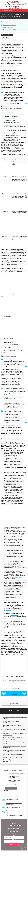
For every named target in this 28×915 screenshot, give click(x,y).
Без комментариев (13, 784)
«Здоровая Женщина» (14, 3)
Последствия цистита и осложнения (12, 757)
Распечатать (15, 703)
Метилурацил (18, 577)
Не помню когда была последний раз (14, 781)
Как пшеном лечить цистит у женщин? (13, 754)
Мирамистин (7, 610)
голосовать (11, 788)
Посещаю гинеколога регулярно (16, 773)
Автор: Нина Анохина (7, 34)
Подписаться (14, 844)
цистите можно (14, 615)
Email (14, 835)
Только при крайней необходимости (13, 777)
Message (14, 839)
